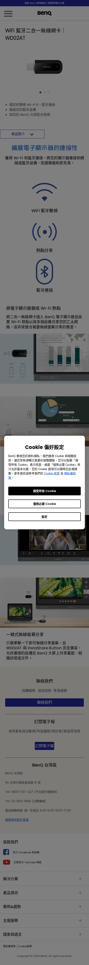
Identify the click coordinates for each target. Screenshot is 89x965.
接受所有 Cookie (44, 491)
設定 (44, 517)
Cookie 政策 (52, 473)
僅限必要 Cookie (44, 504)
